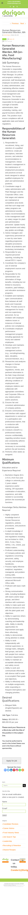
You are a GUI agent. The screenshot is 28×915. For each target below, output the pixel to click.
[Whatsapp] (20, 770)
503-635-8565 (16, 1)
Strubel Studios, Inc (20, 885)
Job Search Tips (9, 837)
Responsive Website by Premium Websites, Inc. (14, 886)
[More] (22, 770)
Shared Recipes (9, 850)
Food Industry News (11, 833)
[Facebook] (5, 770)
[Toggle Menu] (2, 3)
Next (22, 23)
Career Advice (8, 828)
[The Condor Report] (5, 860)
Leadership (7, 841)
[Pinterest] (14, 770)
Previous (15, 23)
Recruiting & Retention (12, 845)
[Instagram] (17, 770)
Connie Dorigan (7, 35)
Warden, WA (11, 39)
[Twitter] (8, 770)
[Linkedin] (11, 770)
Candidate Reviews (10, 824)
